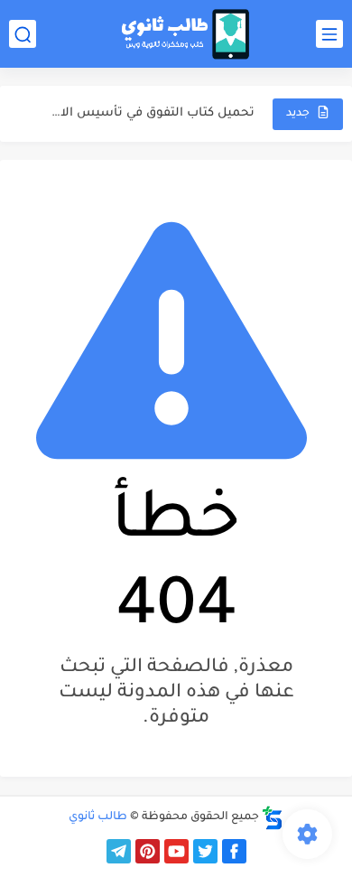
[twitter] (205, 851)
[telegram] (119, 851)
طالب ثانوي (98, 817)
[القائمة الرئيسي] (329, 34)
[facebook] (234, 851)
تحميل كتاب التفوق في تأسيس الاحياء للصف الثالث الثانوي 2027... (151, 113)
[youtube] (176, 851)
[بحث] (22, 34)
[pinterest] (147, 851)
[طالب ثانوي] (185, 34)
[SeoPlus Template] (272, 818)
